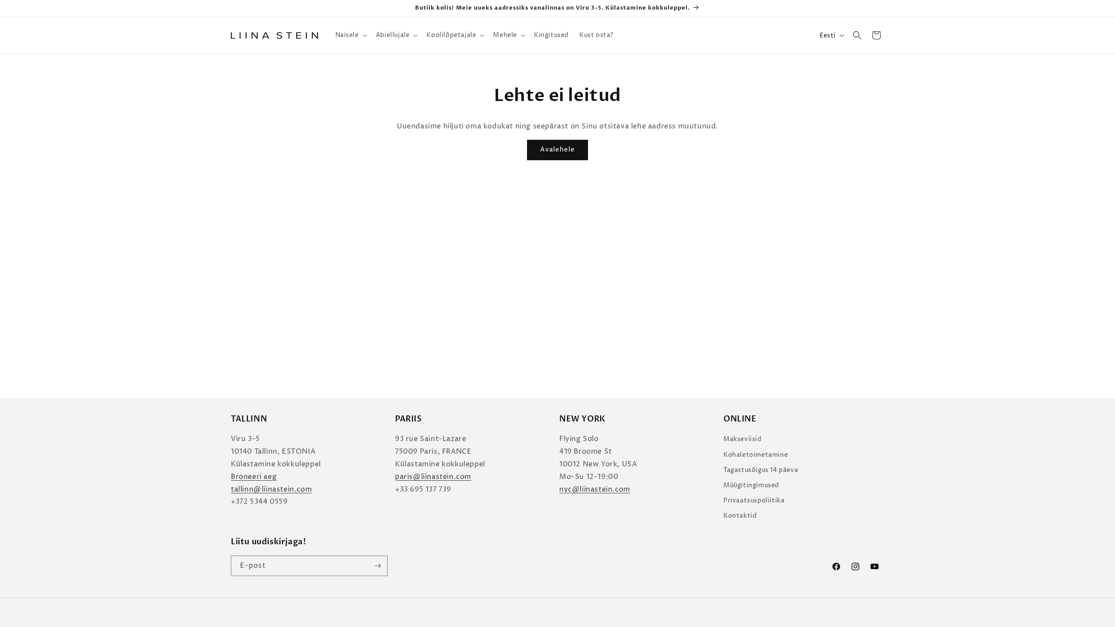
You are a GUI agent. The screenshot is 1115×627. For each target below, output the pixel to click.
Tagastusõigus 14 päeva (760, 470)
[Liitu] (377, 566)
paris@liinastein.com (433, 477)
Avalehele (557, 149)
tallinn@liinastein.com (271, 489)
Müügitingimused (751, 485)
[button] (350, 35)
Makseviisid (742, 439)
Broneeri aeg (254, 477)
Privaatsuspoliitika (753, 500)
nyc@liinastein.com (594, 489)
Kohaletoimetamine (755, 455)
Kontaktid (740, 516)
